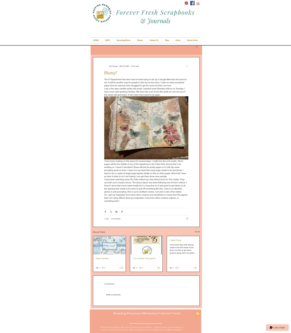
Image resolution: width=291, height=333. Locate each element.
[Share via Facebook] (105, 212)
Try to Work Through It (144, 258)
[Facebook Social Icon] (192, 3)
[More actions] (187, 66)
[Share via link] (122, 212)
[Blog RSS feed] (198, 313)
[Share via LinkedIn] (116, 212)
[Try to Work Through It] (146, 245)
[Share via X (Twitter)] (111, 212)
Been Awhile (102, 258)
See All (197, 232)
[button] (198, 3)
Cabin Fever (176, 240)
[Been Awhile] (109, 245)
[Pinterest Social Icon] (186, 3)
